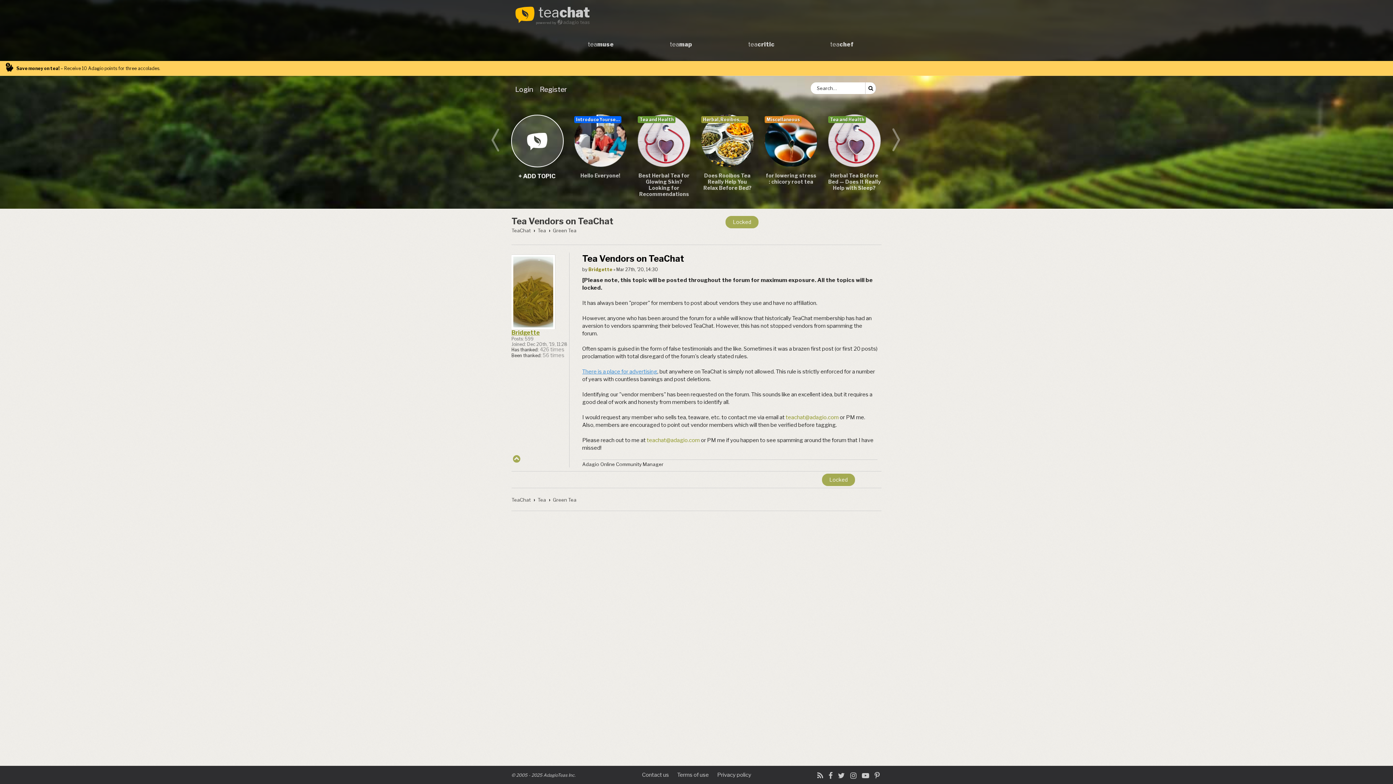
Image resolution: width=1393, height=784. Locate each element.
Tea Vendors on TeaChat (562, 221)
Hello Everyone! (600, 175)
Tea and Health (657, 119)
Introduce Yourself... (598, 119)
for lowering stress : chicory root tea (791, 178)
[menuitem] (525, 89)
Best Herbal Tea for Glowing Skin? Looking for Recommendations (664, 184)
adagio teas (576, 22)
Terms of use (693, 775)
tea (564, 13)
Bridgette (525, 332)
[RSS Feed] (820, 775)
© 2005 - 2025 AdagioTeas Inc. (543, 775)
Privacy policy (734, 775)
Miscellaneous (783, 119)
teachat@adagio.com (812, 417)
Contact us (655, 775)
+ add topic (537, 140)
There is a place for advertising (619, 371)
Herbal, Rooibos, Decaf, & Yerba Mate (725, 119)
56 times (553, 355)
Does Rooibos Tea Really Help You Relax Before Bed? (727, 181)
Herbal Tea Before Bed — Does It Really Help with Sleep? (854, 181)
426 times (552, 349)
